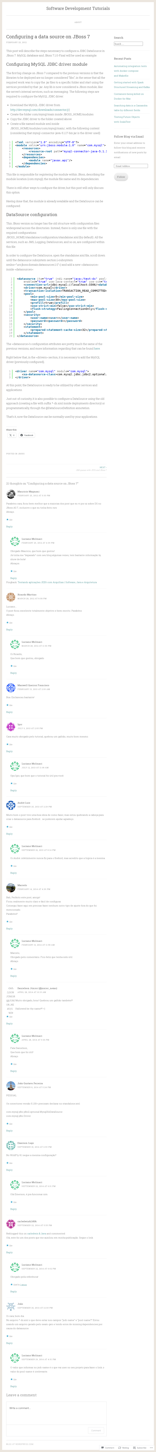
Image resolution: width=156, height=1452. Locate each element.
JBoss (21, 453)
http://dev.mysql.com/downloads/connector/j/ (39, 110)
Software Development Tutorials (78, 8)
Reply (9, 526)
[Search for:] (128, 43)
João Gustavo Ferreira (30, 1083)
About (78, 22)
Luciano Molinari (32, 538)
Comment (96, 1430)
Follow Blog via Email (129, 136)
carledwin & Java (36, 1233)
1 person (23, 1284)
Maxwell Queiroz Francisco (33, 685)
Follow (121, 176)
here (97, 348)
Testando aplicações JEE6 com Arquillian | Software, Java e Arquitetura (57, 582)
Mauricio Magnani (28, 491)
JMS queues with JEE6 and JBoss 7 (91, 468)
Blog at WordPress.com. (20, 1444)
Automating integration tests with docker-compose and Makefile (130, 71)
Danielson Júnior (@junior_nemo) (37, 988)
